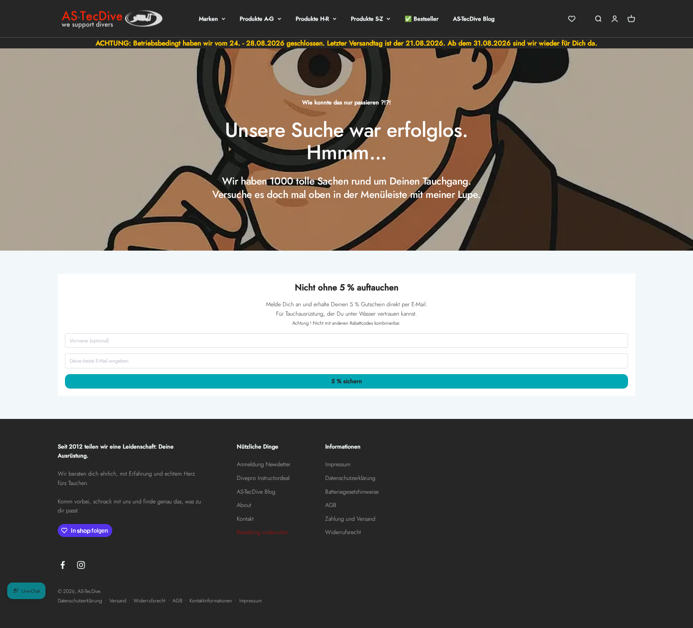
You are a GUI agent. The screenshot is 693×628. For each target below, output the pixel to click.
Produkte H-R (312, 18)
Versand (117, 600)
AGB (330, 505)
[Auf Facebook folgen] (62, 565)
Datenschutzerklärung (350, 478)
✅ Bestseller (422, 18)
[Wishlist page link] (571, 18)
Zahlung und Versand (350, 519)
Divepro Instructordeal (263, 478)
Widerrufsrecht (343, 532)
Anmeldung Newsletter (264, 464)
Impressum (337, 464)
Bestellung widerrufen (262, 532)
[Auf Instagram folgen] (81, 565)
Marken (208, 18)
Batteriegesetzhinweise (352, 492)
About (244, 505)
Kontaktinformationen (210, 600)
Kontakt (245, 519)
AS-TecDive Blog (473, 18)
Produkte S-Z (367, 18)
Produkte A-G (257, 18)
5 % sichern (346, 381)
